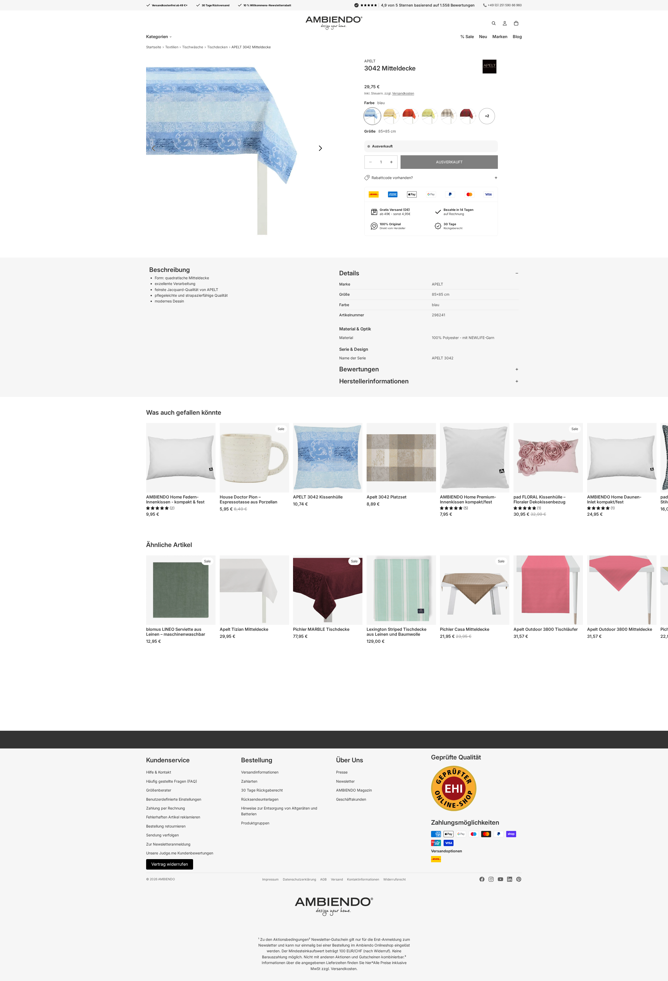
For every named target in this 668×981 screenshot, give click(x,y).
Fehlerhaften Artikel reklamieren (173, 817)
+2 (487, 116)
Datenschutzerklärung (299, 879)
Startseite (153, 47)
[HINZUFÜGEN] (354, 484)
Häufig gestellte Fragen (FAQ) (171, 781)
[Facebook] (482, 879)
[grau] (449, 116)
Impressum (270, 879)
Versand (337, 879)
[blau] (372, 116)
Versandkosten (403, 93)
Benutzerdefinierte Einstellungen (173, 799)
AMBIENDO (166, 879)
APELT (369, 61)
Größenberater (158, 790)
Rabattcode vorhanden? (392, 177)
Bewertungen (359, 369)
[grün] (430, 116)
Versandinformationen (259, 772)
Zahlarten (249, 781)
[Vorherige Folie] (152, 149)
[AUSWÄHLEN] (207, 484)
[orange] (410, 116)
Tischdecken (217, 47)
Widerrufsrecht (394, 879)
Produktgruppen (255, 823)
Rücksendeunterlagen (259, 799)
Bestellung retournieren (166, 826)
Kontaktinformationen (363, 879)
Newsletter (345, 781)
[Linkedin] (509, 879)
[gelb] (391, 116)
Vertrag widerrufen (169, 864)
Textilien (171, 47)
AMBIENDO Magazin (354, 790)
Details (349, 273)
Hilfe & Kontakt (158, 772)
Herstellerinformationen (374, 381)
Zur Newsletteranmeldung (168, 844)
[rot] (468, 116)
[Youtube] (500, 879)
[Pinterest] (519, 879)
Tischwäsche (192, 47)
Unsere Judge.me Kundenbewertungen (179, 853)
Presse (342, 772)
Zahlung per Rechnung (165, 808)
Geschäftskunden (351, 799)
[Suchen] (493, 23)
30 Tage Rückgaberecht (262, 790)
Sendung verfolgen (162, 835)
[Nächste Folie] (322, 149)
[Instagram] (491, 879)
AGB (323, 879)
